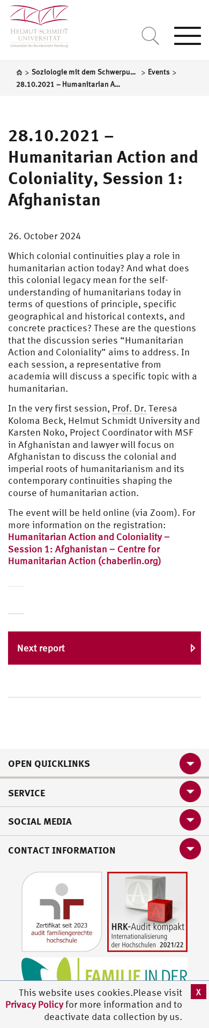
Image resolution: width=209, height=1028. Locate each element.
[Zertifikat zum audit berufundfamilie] (61, 910)
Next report (41, 647)
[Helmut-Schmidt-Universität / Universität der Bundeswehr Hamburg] (34, 24)
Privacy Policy (35, 1004)
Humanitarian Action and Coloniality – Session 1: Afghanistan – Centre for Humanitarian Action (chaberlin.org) (89, 548)
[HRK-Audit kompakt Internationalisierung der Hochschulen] (147, 910)
